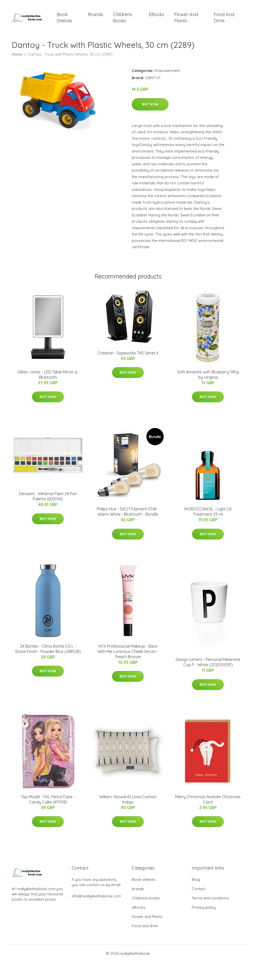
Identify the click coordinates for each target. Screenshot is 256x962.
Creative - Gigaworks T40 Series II (128, 352)
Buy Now (150, 104)
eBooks (156, 14)
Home (17, 54)
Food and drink (224, 18)
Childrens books (122, 18)
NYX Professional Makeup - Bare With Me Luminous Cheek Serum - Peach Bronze (128, 651)
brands (95, 14)
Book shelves (64, 18)
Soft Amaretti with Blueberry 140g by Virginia (208, 374)
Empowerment (167, 70)
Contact (199, 888)
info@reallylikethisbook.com (96, 896)
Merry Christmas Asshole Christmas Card (207, 799)
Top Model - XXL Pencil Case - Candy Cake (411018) (48, 799)
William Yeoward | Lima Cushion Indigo (127, 799)
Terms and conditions (210, 898)
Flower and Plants (186, 18)
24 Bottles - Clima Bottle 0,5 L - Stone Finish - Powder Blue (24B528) (48, 649)
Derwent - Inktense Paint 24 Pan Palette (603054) (48, 496)
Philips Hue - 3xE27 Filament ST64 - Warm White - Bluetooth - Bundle (128, 511)
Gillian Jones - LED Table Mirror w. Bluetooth (48, 374)
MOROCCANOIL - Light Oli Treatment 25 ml (208, 511)
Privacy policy (204, 907)
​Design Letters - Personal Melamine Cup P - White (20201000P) (208, 662)
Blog (196, 879)
